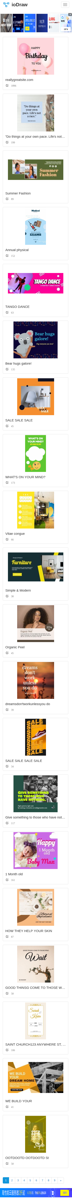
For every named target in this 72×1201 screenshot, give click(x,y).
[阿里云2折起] (30, 23)
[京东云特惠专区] (54, 23)
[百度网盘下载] (6, 23)
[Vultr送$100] (42, 23)
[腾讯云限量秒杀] (18, 23)
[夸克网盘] (66, 23)
